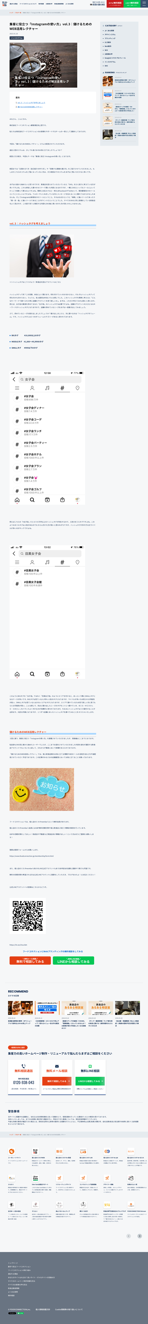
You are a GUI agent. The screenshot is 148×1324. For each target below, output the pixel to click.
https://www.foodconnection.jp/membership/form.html (32, 856)
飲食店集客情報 (59, 4)
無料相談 (11, 1295)
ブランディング (110, 38)
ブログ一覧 (18, 12)
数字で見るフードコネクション (19, 1266)
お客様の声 (49, 4)
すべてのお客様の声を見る (17, 1284)
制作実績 (41, 4)
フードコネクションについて (28, 4)
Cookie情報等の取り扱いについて (69, 1309)
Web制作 (108, 46)
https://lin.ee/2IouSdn (18, 945)
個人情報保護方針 (43, 1309)
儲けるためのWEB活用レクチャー (30, 107)
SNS (106, 66)
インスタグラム (16, 38)
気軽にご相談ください (132, 3)
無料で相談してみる (56, 1081)
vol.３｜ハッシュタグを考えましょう (31, 102)
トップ (11, 12)
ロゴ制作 (108, 42)
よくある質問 (69, 4)
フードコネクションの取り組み (19, 1270)
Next (139, 1236)
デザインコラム (110, 34)
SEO (106, 50)
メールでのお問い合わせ (115, 3)
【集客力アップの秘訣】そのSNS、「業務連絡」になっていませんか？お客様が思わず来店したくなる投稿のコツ (125, 110)
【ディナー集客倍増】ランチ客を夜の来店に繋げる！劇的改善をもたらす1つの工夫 (125, 122)
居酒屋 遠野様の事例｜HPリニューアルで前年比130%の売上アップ (125, 81)
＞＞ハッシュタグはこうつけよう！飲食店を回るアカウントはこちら (35, 282)
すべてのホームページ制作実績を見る (21, 1281)
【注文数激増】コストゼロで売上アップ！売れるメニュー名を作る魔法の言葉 (125, 95)
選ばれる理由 (14, 4)
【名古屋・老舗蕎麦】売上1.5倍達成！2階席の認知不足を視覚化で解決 (125, 135)
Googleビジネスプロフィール (115, 58)
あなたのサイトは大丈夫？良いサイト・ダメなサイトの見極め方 (31, 1277)
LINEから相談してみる (89, 1081)
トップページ (13, 1263)
